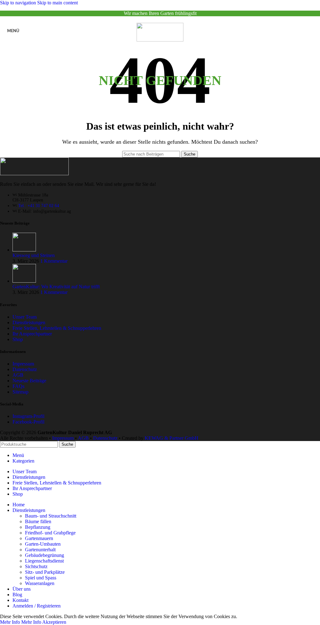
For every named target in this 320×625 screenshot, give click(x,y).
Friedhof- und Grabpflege (50, 532)
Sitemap (20, 391)
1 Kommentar (54, 261)
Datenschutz (24, 369)
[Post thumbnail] (24, 249)
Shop (17, 339)
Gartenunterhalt (40, 549)
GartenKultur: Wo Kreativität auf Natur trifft (56, 286)
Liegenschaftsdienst (44, 560)
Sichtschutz (36, 566)
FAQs (18, 386)
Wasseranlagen (39, 583)
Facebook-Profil (28, 421)
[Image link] (34, 173)
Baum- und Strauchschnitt (50, 515)
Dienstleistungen (28, 322)
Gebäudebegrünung (44, 555)
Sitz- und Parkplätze (45, 572)
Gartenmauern (39, 538)
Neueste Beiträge (29, 380)
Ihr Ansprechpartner (32, 333)
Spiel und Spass (40, 577)
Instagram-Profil (28, 416)
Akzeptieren (54, 622)
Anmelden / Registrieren (36, 605)
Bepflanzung (37, 527)
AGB (17, 375)
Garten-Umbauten (43, 544)
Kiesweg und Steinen (33, 255)
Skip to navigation (18, 2)
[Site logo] (160, 39)
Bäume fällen (38, 521)
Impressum (23, 363)
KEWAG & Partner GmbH (171, 438)
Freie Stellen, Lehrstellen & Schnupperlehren (56, 328)
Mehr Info (20, 622)
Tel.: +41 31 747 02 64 (38, 205)
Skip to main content (57, 2)
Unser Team (24, 317)
